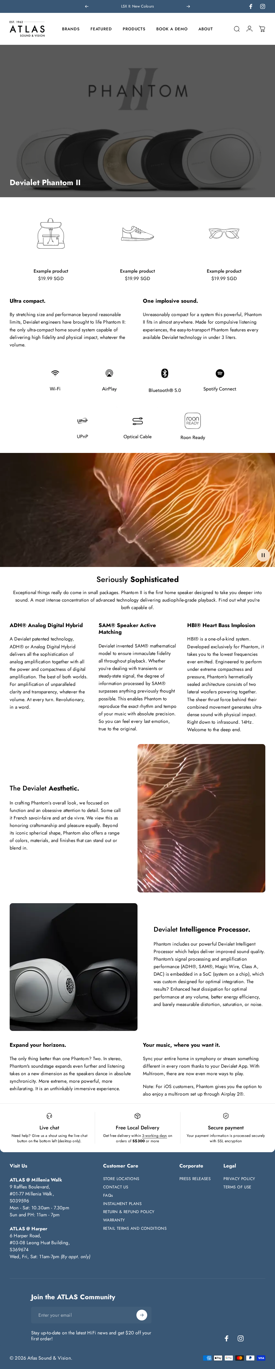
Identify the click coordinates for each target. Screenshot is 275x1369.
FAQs (108, 1195)
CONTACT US (115, 1187)
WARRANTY (114, 1220)
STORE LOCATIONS (121, 1178)
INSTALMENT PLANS (122, 1203)
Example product (51, 271)
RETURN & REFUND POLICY (128, 1211)
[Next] (188, 6)
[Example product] (51, 233)
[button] (263, 555)
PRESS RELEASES (195, 1178)
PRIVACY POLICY (239, 1178)
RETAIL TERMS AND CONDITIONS (135, 1228)
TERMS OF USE (237, 1187)
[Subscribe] (141, 1315)
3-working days (154, 1135)
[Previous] (87, 6)
